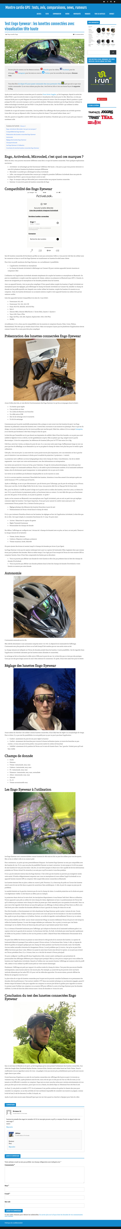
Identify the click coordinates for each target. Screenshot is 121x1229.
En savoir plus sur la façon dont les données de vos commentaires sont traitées (44, 1215)
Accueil (39, 14)
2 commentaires (79, 34)
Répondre (9, 1127)
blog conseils (11, 34)
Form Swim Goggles (49, 94)
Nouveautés (77, 14)
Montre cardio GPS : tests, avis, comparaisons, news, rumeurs (46, 7)
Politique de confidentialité (13, 1223)
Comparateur (57, 14)
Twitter (47, 73)
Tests (47, 14)
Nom (7, 1185)
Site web (7, 1202)
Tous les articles (100, 14)
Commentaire (10, 1165)
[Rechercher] (113, 52)
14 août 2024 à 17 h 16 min (22, 1135)
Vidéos (67, 14)
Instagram (21, 73)
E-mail (7, 1193)
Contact (111, 14)
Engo (16, 34)
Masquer (23, 126)
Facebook (66, 70)
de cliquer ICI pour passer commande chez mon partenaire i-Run (39, 84)
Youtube (46, 70)
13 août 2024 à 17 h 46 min (20, 1113)
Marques (87, 14)
